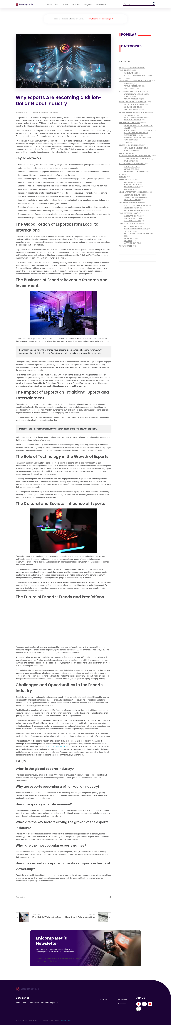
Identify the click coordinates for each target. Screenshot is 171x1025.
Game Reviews (129, 161)
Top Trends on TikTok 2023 (59, 746)
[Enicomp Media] (24, 4)
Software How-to (131, 243)
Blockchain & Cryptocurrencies (138, 130)
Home (55, 19)
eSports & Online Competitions (137, 159)
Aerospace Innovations (134, 195)
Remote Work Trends (133, 218)
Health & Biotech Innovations (132, 164)
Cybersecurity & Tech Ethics (131, 91)
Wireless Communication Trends (138, 75)
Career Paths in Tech (133, 216)
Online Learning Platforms (136, 117)
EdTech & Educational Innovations (134, 112)
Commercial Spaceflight (134, 197)
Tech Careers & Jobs (128, 213)
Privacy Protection (132, 99)
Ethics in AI (128, 96)
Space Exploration (132, 200)
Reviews (122, 177)
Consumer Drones (131, 107)
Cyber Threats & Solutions (135, 94)
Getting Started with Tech (135, 229)
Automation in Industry (134, 105)
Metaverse (128, 84)
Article (122, 78)
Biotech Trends (130, 169)
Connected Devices (132, 182)
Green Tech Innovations (134, 210)
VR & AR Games (129, 88)
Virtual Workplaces (132, 86)
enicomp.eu (65, 1020)
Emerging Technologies (129, 123)
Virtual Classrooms (132, 120)
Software (128, 241)
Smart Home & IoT (126, 179)
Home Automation (131, 184)
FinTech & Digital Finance (130, 145)
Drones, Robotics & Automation (132, 102)
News (121, 174)
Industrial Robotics (132, 109)
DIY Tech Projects (131, 226)
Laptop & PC (129, 231)
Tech (126, 142)
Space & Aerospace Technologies (133, 192)
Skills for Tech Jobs (132, 221)
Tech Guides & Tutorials (129, 224)
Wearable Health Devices (134, 171)
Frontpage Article (127, 153)
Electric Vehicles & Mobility (136, 205)
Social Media (129, 238)
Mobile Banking (130, 150)
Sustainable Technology (130, 202)
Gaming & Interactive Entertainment (45, 112)
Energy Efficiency (131, 208)
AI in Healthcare (131, 167)
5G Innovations (130, 73)
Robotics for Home (132, 187)
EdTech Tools (129, 115)
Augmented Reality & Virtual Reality (135, 81)
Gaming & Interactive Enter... (73, 19)
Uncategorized (125, 246)
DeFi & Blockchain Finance (135, 148)
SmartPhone (129, 189)
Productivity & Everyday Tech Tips (138, 234)
